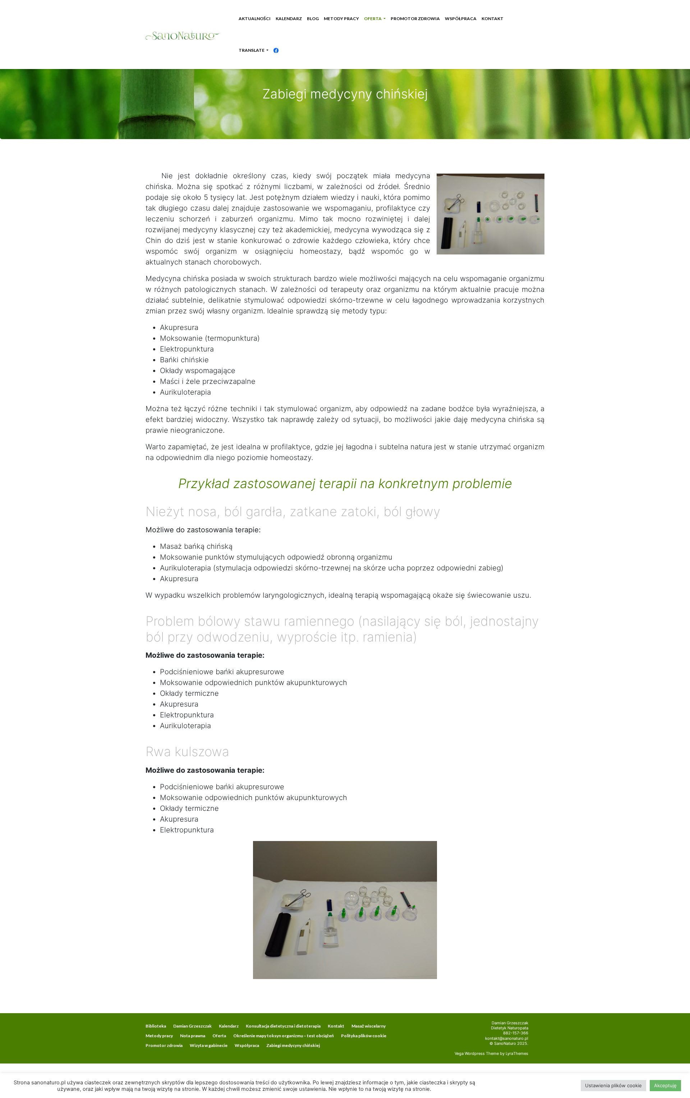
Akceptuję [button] (665, 1085)
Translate (252, 50)
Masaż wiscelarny (368, 1026)
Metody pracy (341, 18)
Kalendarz (289, 18)
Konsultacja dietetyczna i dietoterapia (283, 1026)
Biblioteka (156, 1026)
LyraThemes (517, 1053)
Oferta (373, 18)
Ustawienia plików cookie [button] (613, 1085)
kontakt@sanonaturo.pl (506, 1038)
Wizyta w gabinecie (208, 1045)
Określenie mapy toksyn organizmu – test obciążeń (283, 1035)
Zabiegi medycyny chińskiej (293, 1045)
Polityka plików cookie (363, 1035)
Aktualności (255, 18)
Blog (313, 18)
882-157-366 (515, 1032)
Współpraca (461, 18)
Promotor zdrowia (415, 18)
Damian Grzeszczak (192, 1026)
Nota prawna (192, 1035)
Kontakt (492, 18)
